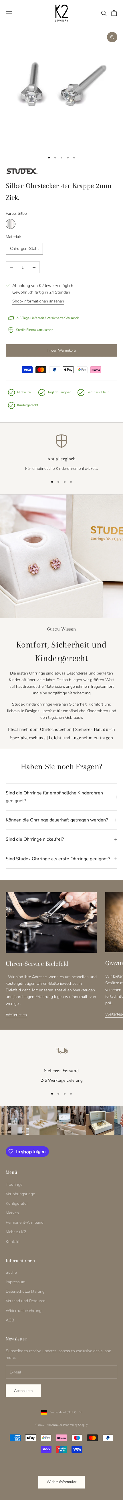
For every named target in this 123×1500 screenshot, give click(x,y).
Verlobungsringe (20, 1194)
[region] (61, 453)
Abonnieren (23, 1390)
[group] (14, 1120)
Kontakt (13, 1241)
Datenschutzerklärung (25, 1291)
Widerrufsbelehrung (23, 1310)
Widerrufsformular (61, 1481)
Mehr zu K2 (16, 1232)
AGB (10, 1320)
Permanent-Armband (24, 1222)
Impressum (15, 1282)
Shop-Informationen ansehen (38, 301)
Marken (12, 1213)
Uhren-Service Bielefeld (37, 963)
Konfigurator (17, 1203)
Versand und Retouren (25, 1301)
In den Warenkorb (61, 350)
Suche (11, 1272)
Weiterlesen (16, 1015)
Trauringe (14, 1184)
